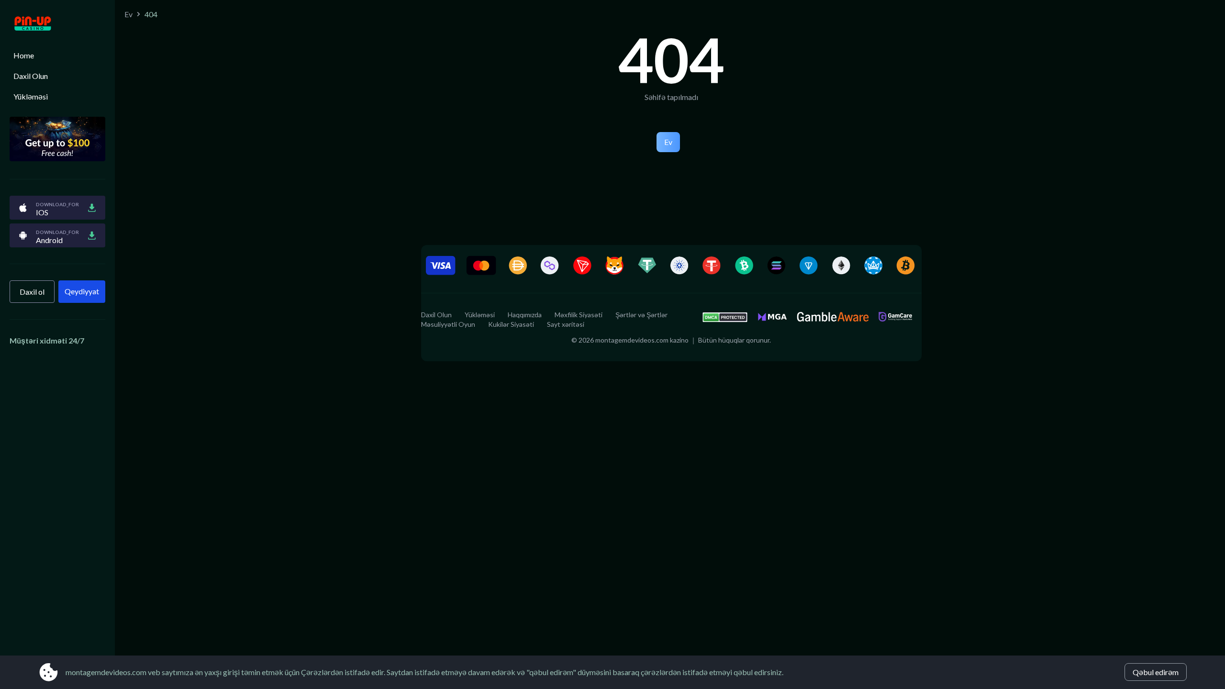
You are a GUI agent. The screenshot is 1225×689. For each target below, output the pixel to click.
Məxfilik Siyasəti (578, 315)
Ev (128, 14)
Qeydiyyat (82, 291)
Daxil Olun (30, 75)
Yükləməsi (30, 96)
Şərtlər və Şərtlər (641, 315)
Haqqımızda (525, 315)
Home (23, 55)
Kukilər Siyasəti (511, 324)
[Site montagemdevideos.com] (57, 24)
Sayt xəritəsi (565, 324)
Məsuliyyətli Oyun (448, 324)
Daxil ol (32, 291)
